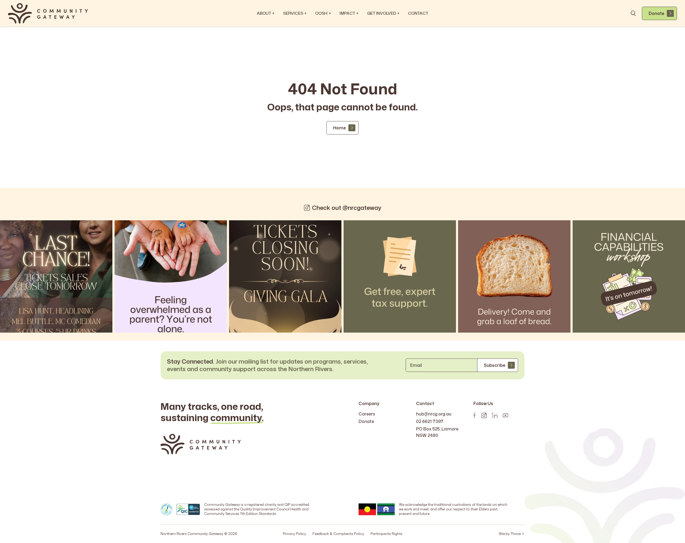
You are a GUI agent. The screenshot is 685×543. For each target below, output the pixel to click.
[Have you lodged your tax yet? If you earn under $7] (400, 276)
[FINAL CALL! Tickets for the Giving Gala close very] (285, 276)
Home (339, 128)
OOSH (323, 13)
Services (295, 13)
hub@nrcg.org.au (433, 414)
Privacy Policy (294, 533)
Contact (418, 13)
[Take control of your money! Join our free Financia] (629, 276)
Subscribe (494, 365)
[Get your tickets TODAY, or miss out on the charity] (56, 276)
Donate (656, 13)
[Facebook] (474, 415)
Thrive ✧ (517, 533)
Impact (349, 13)
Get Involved (383, 13)
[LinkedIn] (494, 415)
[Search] (633, 13)
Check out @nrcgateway (346, 208)
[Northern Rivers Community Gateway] (48, 13)
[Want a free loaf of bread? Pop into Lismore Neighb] (514, 276)
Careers (367, 414)
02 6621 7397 (429, 421)
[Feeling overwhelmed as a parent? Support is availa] (171, 276)
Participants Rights (386, 533)
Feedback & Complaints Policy (338, 533)
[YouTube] (505, 415)
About (266, 13)
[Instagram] (484, 415)
